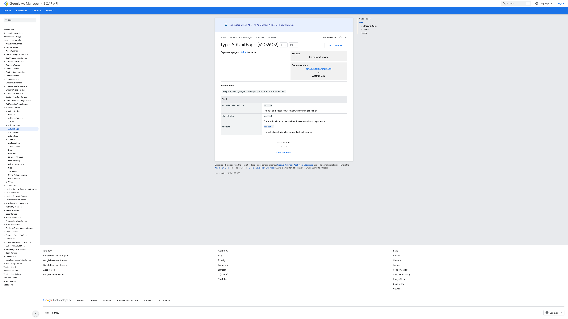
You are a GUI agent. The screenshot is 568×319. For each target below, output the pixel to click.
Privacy (55, 313)
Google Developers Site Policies (262, 168)
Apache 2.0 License (223, 168)
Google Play (398, 284)
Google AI (148, 301)
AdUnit (244, 52)
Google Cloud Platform (127, 301)
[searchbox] (20, 20)
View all (396, 289)
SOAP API (51, 4)
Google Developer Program (55, 255)
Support (50, 10)
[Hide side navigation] (36, 314)
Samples (36, 10)
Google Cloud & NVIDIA (53, 274)
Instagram (223, 265)
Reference (21, 10)
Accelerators (49, 270)
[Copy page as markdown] (291, 45)
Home (223, 37)
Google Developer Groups (55, 260)
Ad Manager (30, 4)
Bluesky (221, 260)
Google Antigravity (401, 274)
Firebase (397, 265)
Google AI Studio (401, 270)
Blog (220, 255)
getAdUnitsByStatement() (319, 68)
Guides (7, 10)
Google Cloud (399, 279)
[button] (19, 40)
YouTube (222, 279)
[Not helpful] (345, 37)
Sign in (561, 3)
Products (233, 37)
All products (164, 301)
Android (397, 255)
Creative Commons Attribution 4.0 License (295, 165)
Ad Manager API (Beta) (267, 25)
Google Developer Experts (55, 265)
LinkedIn (222, 270)
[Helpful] (340, 37)
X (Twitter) (223, 274)
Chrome (397, 260)
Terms (46, 313)
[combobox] (516, 3)
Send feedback (336, 45)
